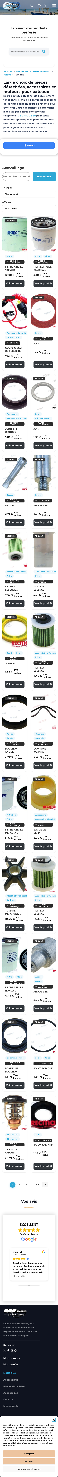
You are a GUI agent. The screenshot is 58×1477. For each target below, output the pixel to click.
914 (38, 1184)
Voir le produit (15, 283)
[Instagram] (15, 1350)
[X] (4, 1350)
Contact (8, 1399)
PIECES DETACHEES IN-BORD (33, 71)
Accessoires (10, 1393)
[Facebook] (8, 1350)
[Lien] (31, 5)
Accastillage (10, 1379)
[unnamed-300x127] (15, 1313)
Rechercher (44, 176)
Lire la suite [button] (45, 1276)
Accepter (29, 1453)
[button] (53, 1419)
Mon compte (11, 1406)
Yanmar (8, 74)
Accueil (7, 71)
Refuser (29, 1461)
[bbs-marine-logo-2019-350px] (11, 5)
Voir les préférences (29, 1469)
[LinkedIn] (12, 1350)
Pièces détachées (14, 1386)
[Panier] (44, 5)
